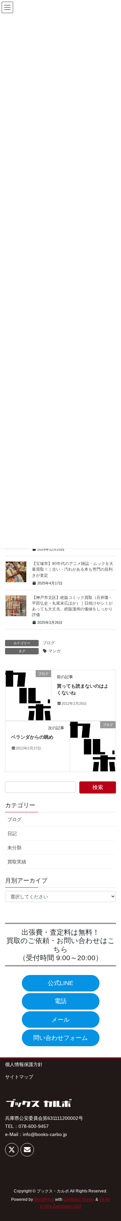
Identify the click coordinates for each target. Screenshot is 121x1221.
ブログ (49, 643)
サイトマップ (19, 1077)
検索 (97, 787)
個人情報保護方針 (24, 1064)
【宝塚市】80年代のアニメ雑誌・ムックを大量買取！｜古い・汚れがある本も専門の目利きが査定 (72, 569)
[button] (60, 983)
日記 (12, 833)
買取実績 (16, 861)
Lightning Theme (79, 1199)
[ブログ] (28, 695)
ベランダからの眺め (32, 737)
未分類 (14, 847)
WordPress (44, 1199)
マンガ (54, 651)
